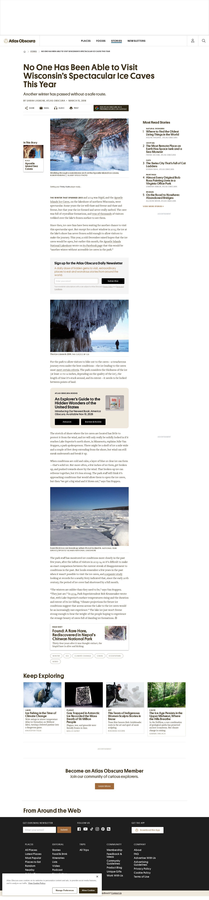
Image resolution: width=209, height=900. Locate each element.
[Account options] (192, 41)
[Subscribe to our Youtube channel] (85, 829)
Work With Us (115, 875)
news (55, 662)
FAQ (136, 854)
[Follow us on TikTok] (91, 829)
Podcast (57, 869)
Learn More (104, 786)
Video (56, 865)
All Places (31, 850)
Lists (54, 862)
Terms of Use (141, 876)
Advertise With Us (145, 858)
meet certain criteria (67, 370)
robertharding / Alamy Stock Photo (69, 175)
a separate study (113, 574)
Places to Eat (33, 862)
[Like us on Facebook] (79, 829)
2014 (73, 594)
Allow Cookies (88, 890)
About (137, 850)
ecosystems (115, 656)
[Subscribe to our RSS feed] (108, 829)
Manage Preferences (65, 890)
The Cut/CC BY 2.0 (80, 354)
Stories (33, 51)
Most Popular (33, 858)
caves (100, 656)
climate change (83, 656)
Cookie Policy (142, 872)
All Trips (84, 850)
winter (56, 656)
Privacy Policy (108, 287)
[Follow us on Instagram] (97, 829)
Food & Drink (59, 854)
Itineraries (58, 858)
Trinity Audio (65, 187)
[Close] (97, 876)
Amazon (67, 422)
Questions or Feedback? (104, 893)
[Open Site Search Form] (203, 41)
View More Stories (152, 206)
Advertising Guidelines (141, 863)
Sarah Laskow (36, 101)
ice (67, 656)
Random (30, 865)
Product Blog (114, 867)
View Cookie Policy (36, 883)
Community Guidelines (113, 862)
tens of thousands (102, 214)
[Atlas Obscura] (20, 41)
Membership (114, 850)
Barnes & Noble (93, 422)
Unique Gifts (114, 871)
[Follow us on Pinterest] (103, 829)
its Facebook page (93, 246)
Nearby (30, 869)
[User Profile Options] (192, 41)
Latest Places (33, 854)
